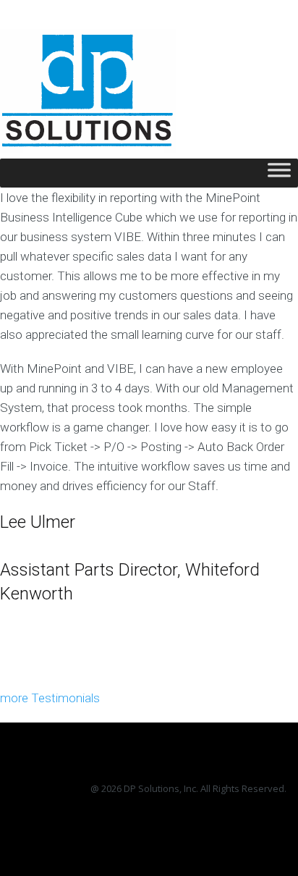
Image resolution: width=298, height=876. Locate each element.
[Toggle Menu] (279, 173)
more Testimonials (50, 698)
